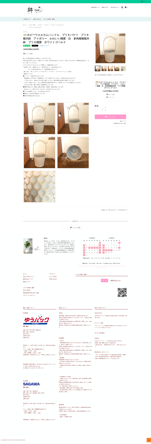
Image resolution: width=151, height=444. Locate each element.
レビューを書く (76, 227)
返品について (123, 121)
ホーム (24, 25)
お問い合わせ (37, 19)
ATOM (28, 290)
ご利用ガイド (27, 19)
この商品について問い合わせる (107, 210)
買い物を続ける (122, 210)
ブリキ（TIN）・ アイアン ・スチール (38, 25)
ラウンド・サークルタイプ (57, 25)
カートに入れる (111, 117)
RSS (24, 290)
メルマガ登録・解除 (49, 19)
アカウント (146, 1)
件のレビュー (44, 45)
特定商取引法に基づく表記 (120, 123)
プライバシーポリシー (29, 295)
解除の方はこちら (116, 280)
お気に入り (111, 97)
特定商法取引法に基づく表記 (31, 293)
